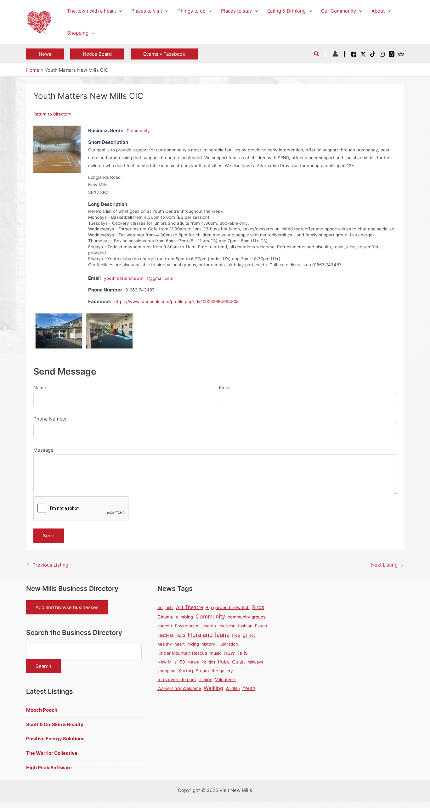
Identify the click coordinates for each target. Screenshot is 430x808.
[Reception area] (109, 317)
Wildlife (233, 688)
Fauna (261, 625)
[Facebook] (354, 54)
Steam (202, 670)
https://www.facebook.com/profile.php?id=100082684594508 (176, 301)
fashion (245, 625)
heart (179, 644)
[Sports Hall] (57, 149)
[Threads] (391, 54)
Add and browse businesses (67, 607)
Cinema (165, 616)
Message (43, 450)
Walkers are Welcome (179, 688)
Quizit (238, 662)
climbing (184, 616)
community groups (246, 616)
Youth (248, 688)
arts (169, 607)
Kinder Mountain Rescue (182, 653)
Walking (213, 688)
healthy (164, 644)
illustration (228, 644)
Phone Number (50, 419)
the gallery (222, 670)
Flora (180, 635)
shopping (166, 670)
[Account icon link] (335, 54)
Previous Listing (47, 565)
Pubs (223, 662)
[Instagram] (382, 54)
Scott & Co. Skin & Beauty (54, 724)
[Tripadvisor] (401, 54)
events (209, 625)
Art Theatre (189, 607)
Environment (187, 625)
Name (39, 388)
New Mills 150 (171, 661)
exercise (226, 625)
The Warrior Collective (51, 753)
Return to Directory (52, 113)
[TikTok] (373, 54)
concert (165, 625)
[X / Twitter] (363, 54)
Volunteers (225, 679)
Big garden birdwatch (228, 607)
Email (225, 388)
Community (138, 130)
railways (255, 661)
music (216, 653)
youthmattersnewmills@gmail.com (138, 278)
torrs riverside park (176, 679)
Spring (185, 671)
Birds (258, 607)
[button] (119, 11)
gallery (249, 635)
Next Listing (387, 565)
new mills (236, 652)
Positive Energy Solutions (55, 739)
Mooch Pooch (41, 710)
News (193, 661)
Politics (208, 661)
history (208, 644)
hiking (193, 644)
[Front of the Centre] (58, 317)
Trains (205, 679)
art (160, 607)
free (236, 635)
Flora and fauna (208, 634)
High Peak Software (49, 768)
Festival (165, 635)
